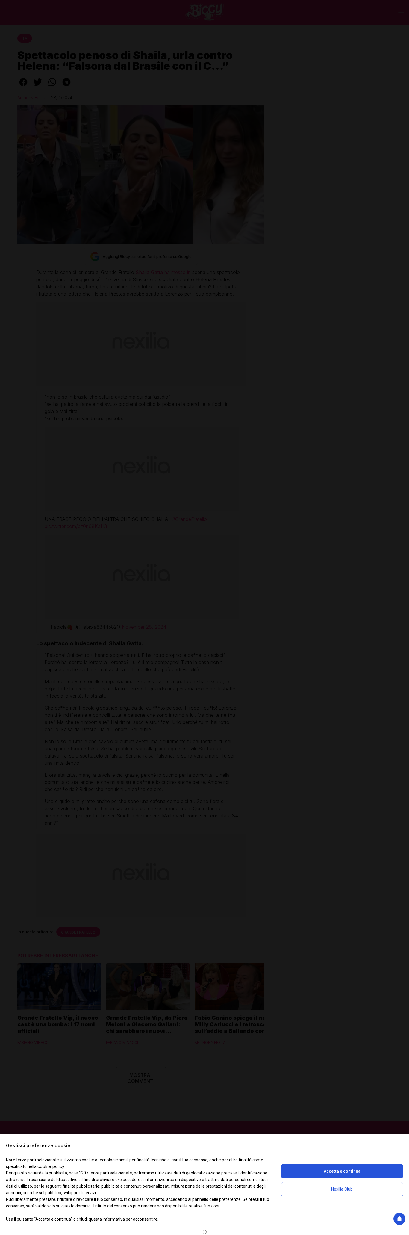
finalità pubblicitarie (81, 1186)
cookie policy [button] (50, 1166)
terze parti (99, 1173)
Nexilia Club (342, 1189)
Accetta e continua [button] (342, 1171)
